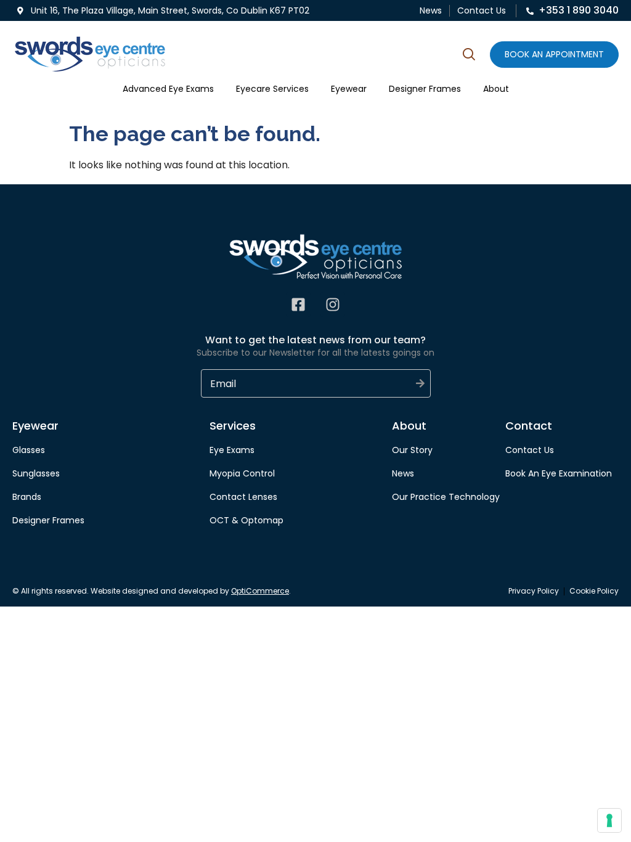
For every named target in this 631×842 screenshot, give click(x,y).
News (431, 10)
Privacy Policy (533, 591)
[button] (469, 56)
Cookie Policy (594, 591)
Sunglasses (36, 473)
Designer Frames (425, 89)
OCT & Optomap (246, 520)
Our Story (412, 450)
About (496, 89)
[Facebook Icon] (298, 304)
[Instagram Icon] (332, 304)
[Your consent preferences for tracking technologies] (609, 820)
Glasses (28, 450)
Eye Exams (232, 450)
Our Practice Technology (446, 497)
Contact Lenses (243, 497)
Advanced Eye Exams (168, 89)
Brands (26, 497)
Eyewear (349, 89)
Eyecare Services (272, 89)
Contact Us (481, 10)
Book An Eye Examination (558, 473)
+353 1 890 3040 (579, 10)
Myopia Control (242, 473)
